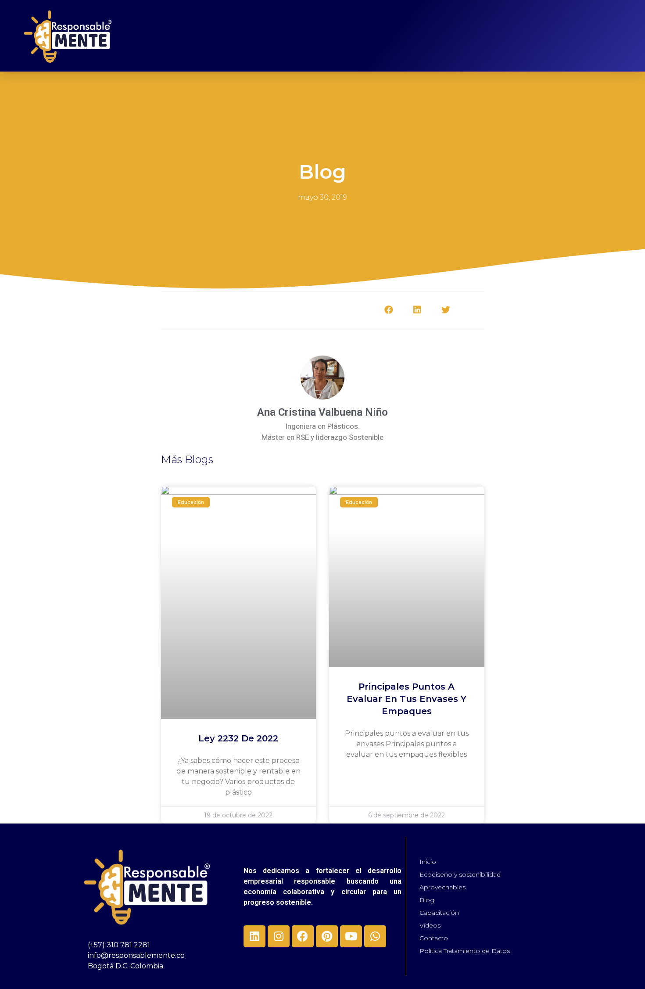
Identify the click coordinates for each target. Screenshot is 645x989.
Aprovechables (442, 887)
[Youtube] (351, 936)
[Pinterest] (327, 936)
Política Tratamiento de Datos (464, 951)
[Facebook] (303, 936)
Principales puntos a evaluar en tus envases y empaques (406, 698)
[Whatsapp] (375, 936)
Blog (426, 900)
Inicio (427, 862)
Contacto (433, 938)
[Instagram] (279, 936)
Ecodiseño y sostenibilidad (460, 874)
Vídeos (430, 925)
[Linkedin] (254, 936)
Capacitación (439, 913)
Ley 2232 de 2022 (238, 738)
